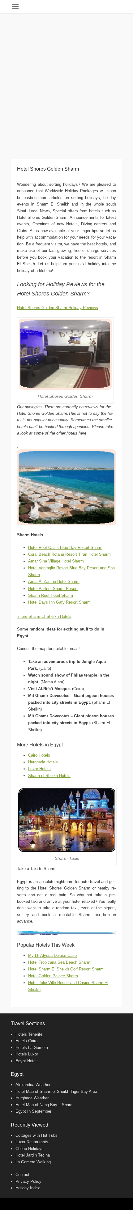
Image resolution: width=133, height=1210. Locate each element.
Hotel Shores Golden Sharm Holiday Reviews (57, 307)
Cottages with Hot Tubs (36, 1135)
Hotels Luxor (26, 1054)
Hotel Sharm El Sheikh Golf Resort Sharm (66, 969)
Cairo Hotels (39, 755)
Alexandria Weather (32, 1084)
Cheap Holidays (29, 1148)
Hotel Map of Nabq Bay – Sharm (44, 1104)
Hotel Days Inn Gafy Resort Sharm (59, 602)
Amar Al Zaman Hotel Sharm (53, 581)
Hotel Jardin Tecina (32, 1155)
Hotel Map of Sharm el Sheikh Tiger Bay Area (56, 1091)
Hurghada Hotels (43, 762)
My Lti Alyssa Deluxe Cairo (52, 955)
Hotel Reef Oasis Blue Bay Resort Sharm (65, 547)
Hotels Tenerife (28, 1034)
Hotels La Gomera (31, 1047)
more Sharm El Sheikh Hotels (44, 616)
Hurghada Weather (32, 1098)
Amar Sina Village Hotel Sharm (56, 561)
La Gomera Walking (33, 1162)
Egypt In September (33, 1111)
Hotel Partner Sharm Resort (53, 588)
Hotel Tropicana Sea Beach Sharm (59, 962)
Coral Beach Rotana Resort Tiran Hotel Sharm (69, 554)
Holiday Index (27, 1188)
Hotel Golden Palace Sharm (53, 976)
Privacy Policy (28, 1181)
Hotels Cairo (26, 1040)
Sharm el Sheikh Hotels (49, 775)
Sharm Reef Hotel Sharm (50, 595)
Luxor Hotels (39, 768)
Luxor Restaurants (31, 1142)
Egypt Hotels (27, 1061)
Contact (22, 1174)
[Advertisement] (66, 83)
